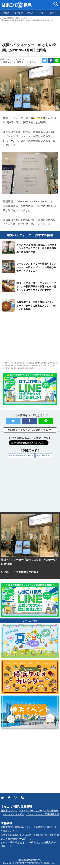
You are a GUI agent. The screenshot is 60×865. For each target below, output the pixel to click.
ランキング (18, 13)
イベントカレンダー (13, 814)
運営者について (9, 810)
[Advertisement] (30, 30)
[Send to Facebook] (51, 60)
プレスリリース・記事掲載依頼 (42, 814)
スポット (54, 13)
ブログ (6, 13)
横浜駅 (31, 455)
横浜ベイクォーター (17, 455)
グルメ (30, 13)
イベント (42, 13)
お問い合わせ (51, 810)
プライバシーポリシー (30, 810)
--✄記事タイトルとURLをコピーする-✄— (19, 62)
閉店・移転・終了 (43, 455)
